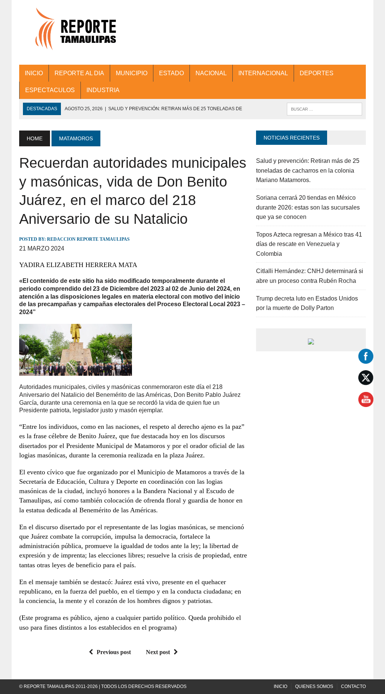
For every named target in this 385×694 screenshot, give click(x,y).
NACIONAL (211, 73)
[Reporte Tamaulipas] (74, 32)
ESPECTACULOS (50, 90)
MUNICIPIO (131, 73)
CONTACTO (353, 686)
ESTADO (171, 73)
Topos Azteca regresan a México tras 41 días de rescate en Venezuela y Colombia (309, 244)
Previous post (114, 652)
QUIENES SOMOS (314, 686)
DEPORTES (316, 73)
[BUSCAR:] (324, 108)
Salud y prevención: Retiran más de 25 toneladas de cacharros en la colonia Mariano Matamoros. (307, 170)
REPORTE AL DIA (79, 73)
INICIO (34, 73)
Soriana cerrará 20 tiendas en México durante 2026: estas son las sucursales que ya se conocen (308, 207)
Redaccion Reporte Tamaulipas (88, 239)
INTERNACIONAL (263, 73)
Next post (158, 652)
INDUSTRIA (103, 90)
